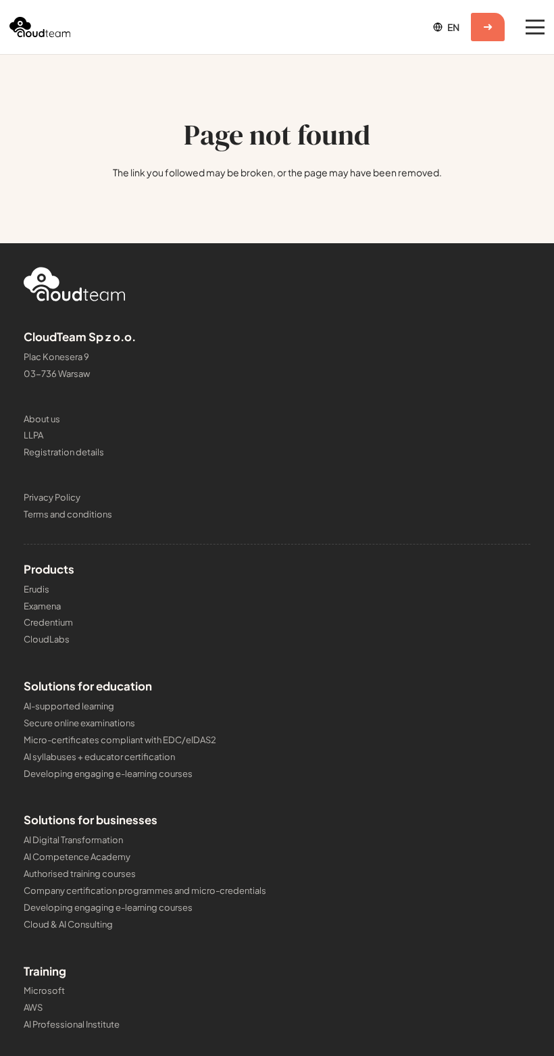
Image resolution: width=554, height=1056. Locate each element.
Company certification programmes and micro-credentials (145, 890)
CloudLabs (47, 639)
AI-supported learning (69, 706)
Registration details (64, 452)
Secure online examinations (79, 723)
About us (42, 418)
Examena (42, 606)
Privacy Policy (52, 497)
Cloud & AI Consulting (68, 924)
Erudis (36, 589)
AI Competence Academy (77, 856)
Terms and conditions (68, 514)
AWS (33, 1007)
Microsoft (44, 990)
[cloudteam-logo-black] (39, 27)
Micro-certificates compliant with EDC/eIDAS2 (120, 739)
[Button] (488, 27)
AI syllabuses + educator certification (99, 756)
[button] (445, 27)
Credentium (48, 622)
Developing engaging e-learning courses (108, 773)
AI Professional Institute (72, 1024)
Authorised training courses (80, 873)
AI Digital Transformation (73, 839)
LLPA (33, 435)
